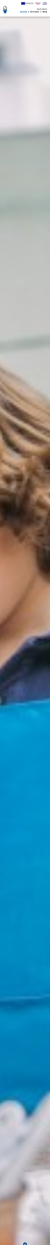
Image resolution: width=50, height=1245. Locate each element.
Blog (45, 12)
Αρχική (23, 12)
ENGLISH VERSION (42, 9)
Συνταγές (34, 12)
